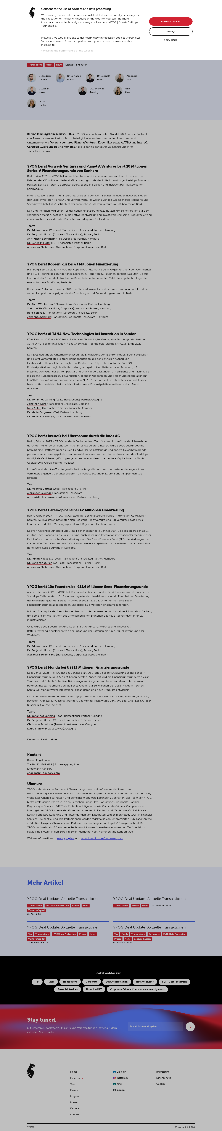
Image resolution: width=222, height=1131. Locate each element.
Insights (74, 1096)
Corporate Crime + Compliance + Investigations (137, 989)
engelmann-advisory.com (43, 773)
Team (73, 1084)
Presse (49, 65)
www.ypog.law (65, 838)
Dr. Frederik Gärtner (39, 488)
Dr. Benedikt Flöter (38, 243)
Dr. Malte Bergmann (40, 412)
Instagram (122, 1078)
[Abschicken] (190, 1026)
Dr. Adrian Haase (37, 230)
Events (74, 1090)
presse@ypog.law (68, 764)
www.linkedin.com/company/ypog (102, 838)
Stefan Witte (34, 308)
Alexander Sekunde (39, 493)
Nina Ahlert (34, 408)
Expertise (75, 1078)
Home (73, 1072)
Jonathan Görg (37, 404)
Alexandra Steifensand (41, 247)
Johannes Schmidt (39, 317)
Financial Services (68, 989)
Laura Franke (35, 728)
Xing (119, 1084)
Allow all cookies (170, 21)
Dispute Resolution (117, 982)
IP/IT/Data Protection (57, 906)
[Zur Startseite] (31, 1071)
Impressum (162, 1072)
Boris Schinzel (36, 312)
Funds (124, 934)
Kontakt (74, 1114)
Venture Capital (36, 910)
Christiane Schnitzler (40, 724)
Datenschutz (163, 1078)
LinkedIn (121, 1072)
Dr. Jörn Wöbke (37, 304)
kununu (121, 1090)
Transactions (35, 65)
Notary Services (145, 982)
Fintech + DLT (94, 989)
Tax (30, 934)
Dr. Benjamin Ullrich (39, 234)
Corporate (154, 934)
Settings (170, 31)
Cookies (160, 1084)
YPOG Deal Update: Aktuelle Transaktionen (63, 899)
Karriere (74, 1108)
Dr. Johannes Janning (41, 399)
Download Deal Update (42, 739)
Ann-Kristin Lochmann (41, 238)
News (59, 65)
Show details (170, 40)
